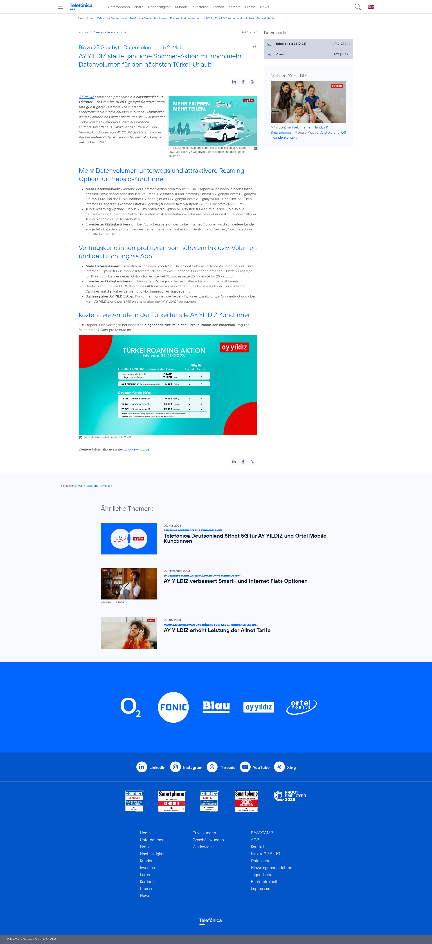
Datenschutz (262, 860)
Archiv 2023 (204, 18)
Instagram (192, 767)
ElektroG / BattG (265, 853)
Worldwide (202, 846)
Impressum (260, 888)
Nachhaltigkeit (159, 7)
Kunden (181, 7)
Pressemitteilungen (182, 18)
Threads (227, 767)
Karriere (235, 7)
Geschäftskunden (208, 839)
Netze (139, 7)
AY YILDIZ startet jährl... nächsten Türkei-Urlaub (244, 18)
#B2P (97, 485)
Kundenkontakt (285, 137)
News (264, 7)
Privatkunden (204, 832)
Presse (250, 7)
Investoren (200, 7)
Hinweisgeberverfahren (271, 867)
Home (145, 832)
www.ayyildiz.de (137, 449)
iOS (343, 132)
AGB (255, 839)
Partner (218, 7)
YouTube (261, 767)
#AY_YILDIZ (84, 485)
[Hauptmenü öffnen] (61, 7)
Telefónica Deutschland (112, 18)
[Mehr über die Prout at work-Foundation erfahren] (290, 801)
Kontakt (257, 846)
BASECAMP (262, 832)
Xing (291, 767)
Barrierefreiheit (264, 881)
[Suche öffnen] (357, 7)
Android (326, 132)
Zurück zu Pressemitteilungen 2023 (103, 32)
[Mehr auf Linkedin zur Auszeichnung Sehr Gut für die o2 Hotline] (210, 801)
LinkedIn (157, 767)
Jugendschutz (263, 874)
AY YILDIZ (86, 97)
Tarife (306, 127)
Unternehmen (119, 7)
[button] (234, 82)
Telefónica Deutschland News (149, 18)
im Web (293, 127)
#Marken (106, 485)
